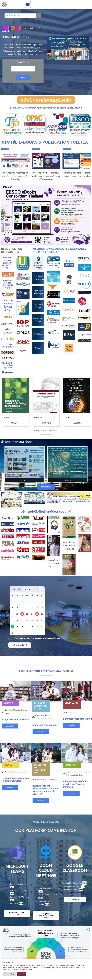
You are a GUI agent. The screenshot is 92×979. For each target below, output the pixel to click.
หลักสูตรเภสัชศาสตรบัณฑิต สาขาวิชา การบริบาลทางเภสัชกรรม (75, 784)
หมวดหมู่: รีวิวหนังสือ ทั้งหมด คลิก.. (46, 431)
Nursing (8, 703)
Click (12, 887)
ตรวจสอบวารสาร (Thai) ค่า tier (8, 284)
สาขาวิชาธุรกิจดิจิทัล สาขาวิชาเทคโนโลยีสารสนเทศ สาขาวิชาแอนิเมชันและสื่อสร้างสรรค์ (45, 790)
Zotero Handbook (7, 346)
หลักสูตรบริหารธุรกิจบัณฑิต (44, 725)
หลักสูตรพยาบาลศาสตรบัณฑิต (15, 719)
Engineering (71, 704)
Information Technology (40, 768)
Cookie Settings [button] (9, 974)
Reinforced (7, 417)
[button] (27, 4)
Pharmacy (71, 764)
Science (7, 764)
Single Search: (23, 62)
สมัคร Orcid (8, 331)
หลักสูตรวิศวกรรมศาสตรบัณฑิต (77, 718)
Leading (37, 417)
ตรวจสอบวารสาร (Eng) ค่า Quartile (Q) (7, 263)
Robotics (68, 417)
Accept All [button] (21, 974)
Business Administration (40, 706)
